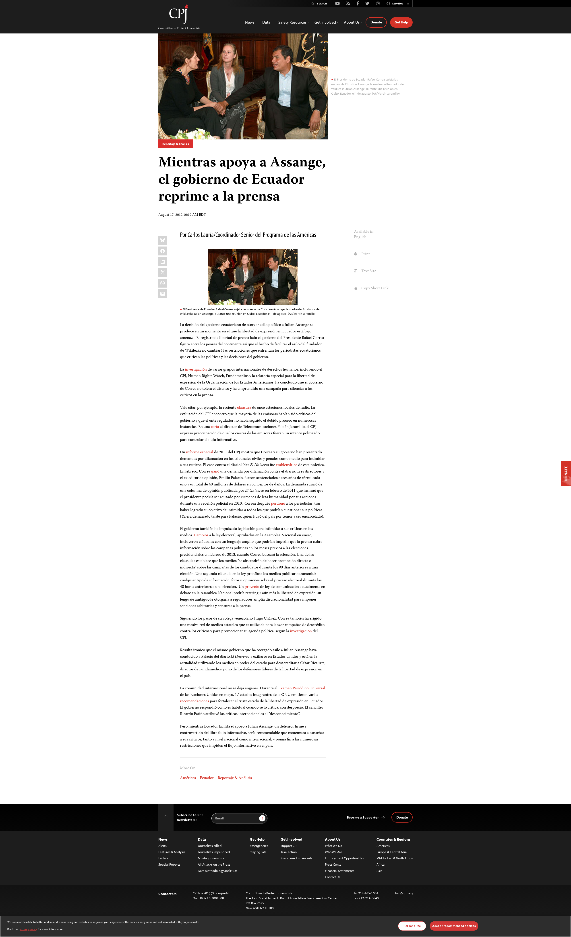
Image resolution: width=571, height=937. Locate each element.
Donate (376, 22)
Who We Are (333, 852)
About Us (332, 839)
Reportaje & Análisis (175, 144)
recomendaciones (194, 701)
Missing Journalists (211, 858)
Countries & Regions (393, 839)
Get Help (401, 22)
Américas (188, 778)
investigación (196, 369)
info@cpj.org (404, 893)
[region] (285, 926)
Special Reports (169, 864)
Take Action (289, 852)
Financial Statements (339, 871)
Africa (381, 864)
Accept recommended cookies (454, 926)
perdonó (278, 503)
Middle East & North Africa (395, 858)
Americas (383, 846)
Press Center (334, 864)
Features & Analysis (171, 852)
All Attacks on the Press (214, 864)
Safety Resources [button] (292, 22)
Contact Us (332, 877)
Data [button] (266, 22)
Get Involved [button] (325, 22)
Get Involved (291, 839)
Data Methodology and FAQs (217, 871)
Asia (379, 871)
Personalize (412, 926)
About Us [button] (352, 22)
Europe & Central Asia (392, 852)
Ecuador (207, 778)
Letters (163, 858)
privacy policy (28, 929)
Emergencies (259, 846)
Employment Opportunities (344, 858)
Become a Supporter (363, 817)
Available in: (364, 232)
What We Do (333, 846)
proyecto (252, 587)
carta (215, 427)
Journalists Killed (209, 846)
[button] (407, 3)
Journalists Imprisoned (214, 852)
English (360, 237)
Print (365, 254)
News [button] (249, 22)
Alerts (162, 846)
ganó (215, 471)
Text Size (368, 271)
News (163, 839)
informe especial (199, 452)
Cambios (201, 535)
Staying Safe (258, 852)
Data (202, 839)
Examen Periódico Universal (301, 688)
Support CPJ (289, 846)
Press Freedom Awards (296, 858)
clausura (244, 407)
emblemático (286, 465)
